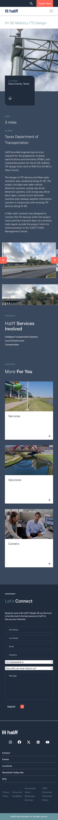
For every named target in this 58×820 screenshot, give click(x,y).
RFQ (4, 779)
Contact (6, 752)
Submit (11, 706)
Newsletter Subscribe (12, 772)
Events (5, 759)
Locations (7, 765)
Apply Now (45, 3)
